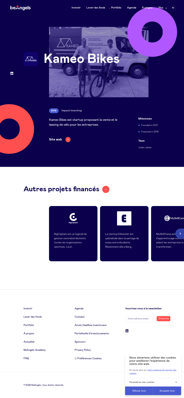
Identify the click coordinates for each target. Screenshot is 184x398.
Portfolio (116, 7)
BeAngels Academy (35, 350)
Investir (76, 7)
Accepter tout (167, 391)
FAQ (26, 358)
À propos (147, 7)
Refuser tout (139, 391)
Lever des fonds (95, 7)
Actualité (29, 342)
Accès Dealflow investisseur (91, 325)
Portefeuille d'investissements (92, 333)
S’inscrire (164, 318)
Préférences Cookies (89, 358)
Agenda (131, 7)
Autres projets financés (61, 189)
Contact (80, 317)
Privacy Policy (83, 350)
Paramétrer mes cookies (141, 382)
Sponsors (80, 342)
